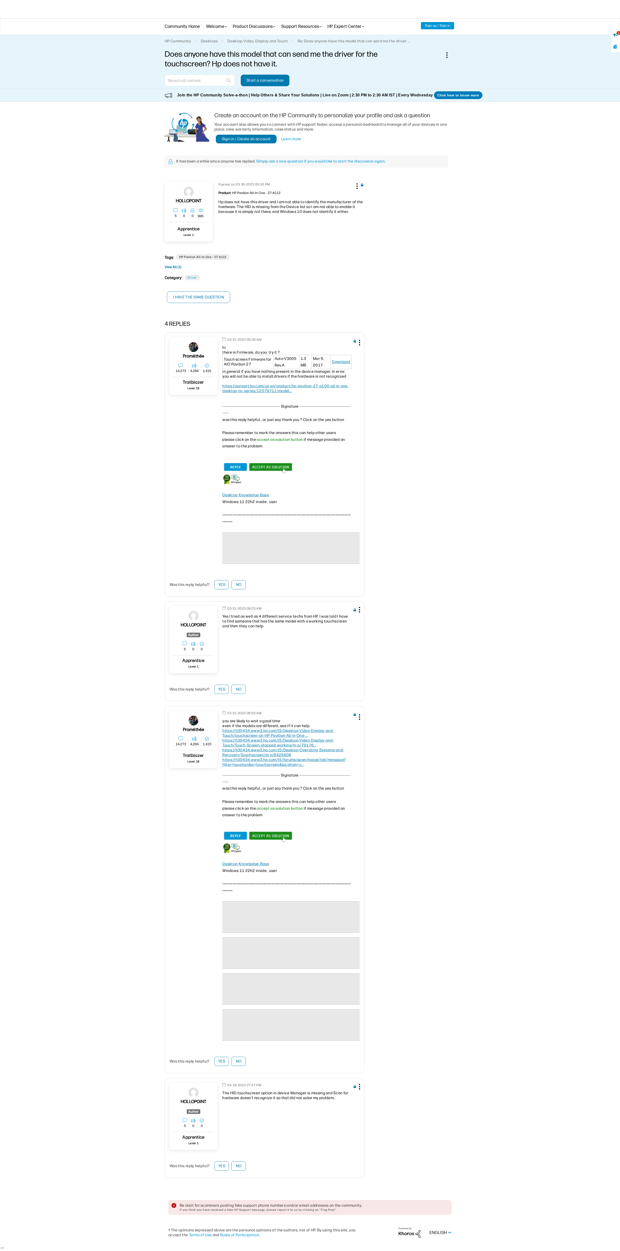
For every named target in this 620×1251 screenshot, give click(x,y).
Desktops (209, 41)
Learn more (291, 139)
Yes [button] (221, 584)
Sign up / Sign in (437, 25)
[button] (356, 185)
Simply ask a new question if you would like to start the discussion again (320, 161)
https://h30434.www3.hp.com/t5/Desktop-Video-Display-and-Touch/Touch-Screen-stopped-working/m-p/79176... (278, 742)
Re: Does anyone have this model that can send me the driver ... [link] (354, 41)
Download (341, 361)
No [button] (239, 584)
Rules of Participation (239, 1235)
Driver (192, 277)
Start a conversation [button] (265, 80)
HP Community (178, 41)
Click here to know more (458, 95)
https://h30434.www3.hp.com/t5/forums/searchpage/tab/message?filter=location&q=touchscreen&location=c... (284, 762)
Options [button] (449, 55)
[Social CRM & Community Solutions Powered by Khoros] (409, 1232)
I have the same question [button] (198, 297)
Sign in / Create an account (246, 139)
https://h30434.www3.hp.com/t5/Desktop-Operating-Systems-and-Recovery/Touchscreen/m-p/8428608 (283, 752)
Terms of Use (200, 1235)
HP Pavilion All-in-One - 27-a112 (202, 257)
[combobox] (200, 80)
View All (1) (173, 267)
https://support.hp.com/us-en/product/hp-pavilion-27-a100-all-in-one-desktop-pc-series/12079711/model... (285, 388)
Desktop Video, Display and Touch (257, 41)
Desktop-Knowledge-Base (245, 495)
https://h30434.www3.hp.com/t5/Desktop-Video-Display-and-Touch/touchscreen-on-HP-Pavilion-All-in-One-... (278, 733)
